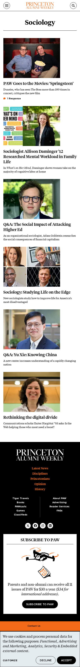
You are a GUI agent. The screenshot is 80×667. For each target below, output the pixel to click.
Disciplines (40, 473)
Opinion (40, 484)
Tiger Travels (20, 498)
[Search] (73, 5)
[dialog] (40, 649)
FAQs (60, 511)
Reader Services (59, 506)
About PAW (59, 498)
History (40, 489)
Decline (46, 660)
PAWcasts (20, 506)
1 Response (14, 98)
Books (20, 502)
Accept (66, 660)
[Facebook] (35, 526)
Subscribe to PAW (40, 604)
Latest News (40, 468)
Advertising (59, 502)
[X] (27, 526)
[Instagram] (42, 526)
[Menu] (6, 5)
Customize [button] (10, 660)
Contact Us (34, 626)
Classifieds (20, 515)
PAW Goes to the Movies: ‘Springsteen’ (38, 83)
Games (20, 511)
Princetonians (40, 479)
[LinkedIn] (50, 526)
